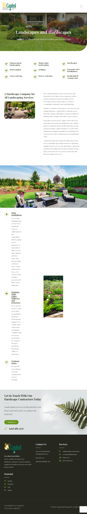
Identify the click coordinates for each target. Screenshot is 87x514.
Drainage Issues (15, 362)
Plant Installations (16, 214)
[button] (81, 6)
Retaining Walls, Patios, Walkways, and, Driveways (15, 297)
